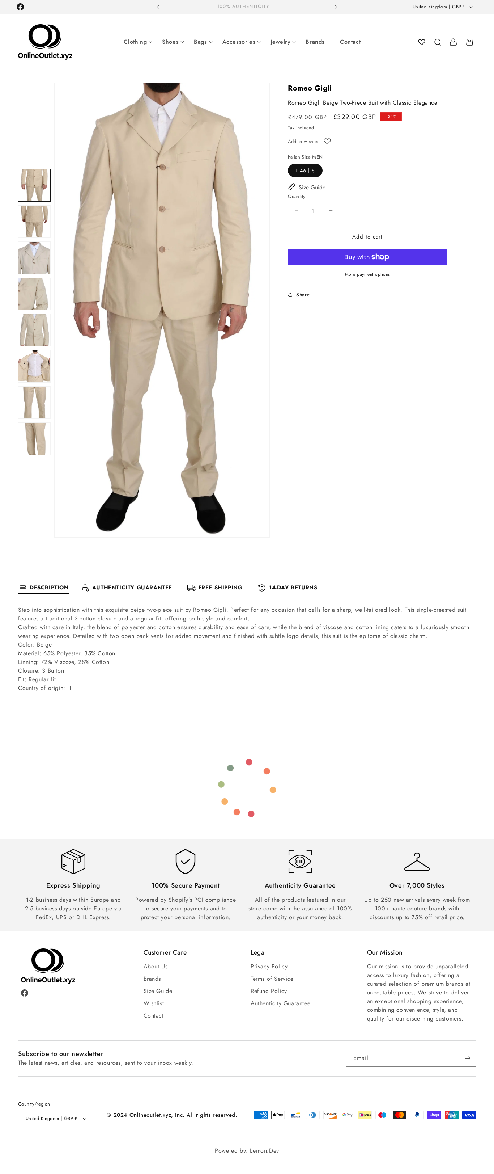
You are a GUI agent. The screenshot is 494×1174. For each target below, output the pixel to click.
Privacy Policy (269, 966)
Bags (200, 42)
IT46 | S (305, 170)
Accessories (239, 42)
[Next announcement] (336, 7)
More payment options (367, 274)
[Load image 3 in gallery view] (34, 257)
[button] (438, 42)
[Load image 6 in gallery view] (34, 366)
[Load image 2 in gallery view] (34, 221)
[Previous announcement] (158, 7)
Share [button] (303, 294)
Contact (350, 42)
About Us (156, 966)
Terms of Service (272, 979)
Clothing (135, 42)
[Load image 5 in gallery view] (34, 330)
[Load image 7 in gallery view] (34, 402)
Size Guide (312, 187)
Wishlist (154, 1003)
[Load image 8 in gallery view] (34, 438)
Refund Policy (269, 991)
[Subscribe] (468, 1058)
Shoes (170, 42)
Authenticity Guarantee (280, 1003)
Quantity (296, 196)
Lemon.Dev (264, 1150)
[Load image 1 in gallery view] (34, 185)
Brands (315, 42)
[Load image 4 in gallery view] (34, 294)
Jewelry (280, 42)
